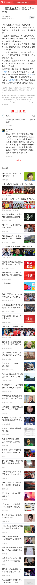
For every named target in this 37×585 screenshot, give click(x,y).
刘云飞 (30, 74)
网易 (3, 2)
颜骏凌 (12, 80)
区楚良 (4, 71)
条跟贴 (18, 160)
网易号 (9, 2)
